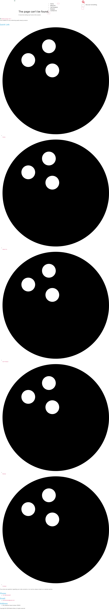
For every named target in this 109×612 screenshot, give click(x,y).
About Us (52, 5)
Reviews (52, 9)
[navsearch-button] (83, 3)
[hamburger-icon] (58, 3)
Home (52, 4)
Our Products (54, 7)
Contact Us (53, 10)
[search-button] (83, 8)
